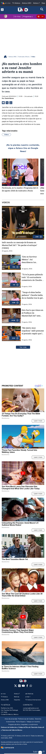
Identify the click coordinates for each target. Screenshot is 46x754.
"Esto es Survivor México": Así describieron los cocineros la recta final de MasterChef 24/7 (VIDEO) (32, 259)
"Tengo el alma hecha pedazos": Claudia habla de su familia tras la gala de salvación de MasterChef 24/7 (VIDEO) (33, 295)
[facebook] (27, 686)
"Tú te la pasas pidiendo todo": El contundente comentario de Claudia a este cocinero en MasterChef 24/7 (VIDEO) (33, 277)
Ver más (23, 347)
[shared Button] (10, 102)
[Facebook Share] (3, 102)
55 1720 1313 (27, 710)
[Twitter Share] (7, 102)
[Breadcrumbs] (6, 56)
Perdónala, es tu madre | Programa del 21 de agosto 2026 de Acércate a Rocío (20, 189)
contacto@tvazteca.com (31, 708)
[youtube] (23, 686)
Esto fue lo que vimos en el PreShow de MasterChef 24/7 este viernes (32, 313)
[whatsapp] (31, 686)
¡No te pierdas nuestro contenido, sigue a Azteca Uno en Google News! (23, 148)
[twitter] (15, 686)
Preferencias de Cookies (26, 719)
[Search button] (42, 9)
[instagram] (19, 686)
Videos (6, 134)
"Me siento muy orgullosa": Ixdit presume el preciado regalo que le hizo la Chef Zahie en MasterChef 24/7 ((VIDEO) (33, 331)
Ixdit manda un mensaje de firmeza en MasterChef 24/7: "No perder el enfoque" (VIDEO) (19, 245)
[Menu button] (4, 9)
